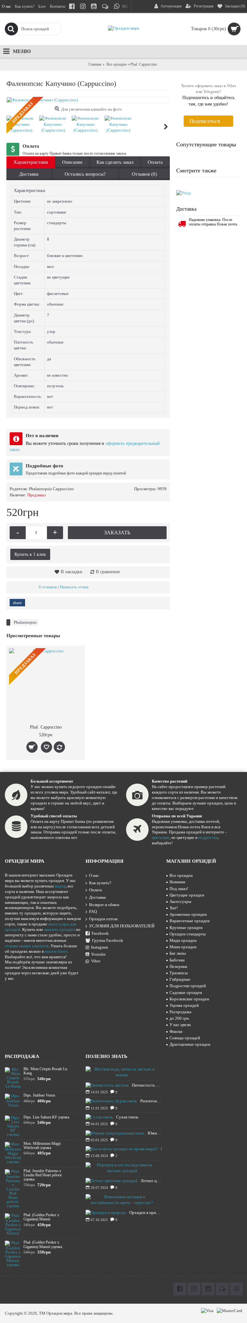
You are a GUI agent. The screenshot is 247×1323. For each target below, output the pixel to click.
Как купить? (100, 882)
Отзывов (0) (144, 174)
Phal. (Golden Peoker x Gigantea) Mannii (41, 1217)
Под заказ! (178, 888)
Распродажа (180, 1011)
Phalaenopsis (25, 622)
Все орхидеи (116, 64)
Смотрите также (196, 170)
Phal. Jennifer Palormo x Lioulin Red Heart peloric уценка (42, 1175)
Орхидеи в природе (145, 1212)
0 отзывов (48, 586)
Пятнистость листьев (146, 1085)
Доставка (29, 174)
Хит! (173, 907)
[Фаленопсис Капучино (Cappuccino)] (88, 100)
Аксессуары (180, 901)
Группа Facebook (107, 940)
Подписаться (204, 121)
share (17, 602)
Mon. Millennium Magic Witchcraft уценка (42, 1146)
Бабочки (177, 960)
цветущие (160, 837)
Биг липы (177, 953)
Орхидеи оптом (103, 918)
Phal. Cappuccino (46, 727)
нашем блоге (56, 951)
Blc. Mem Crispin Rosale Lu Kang (45, 1071)
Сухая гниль (127, 1117)
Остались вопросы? (85, 174)
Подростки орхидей (187, 985)
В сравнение (108, 571)
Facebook (100, 933)
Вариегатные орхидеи (189, 920)
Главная (94, 64)
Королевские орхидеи (189, 999)
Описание (72, 162)
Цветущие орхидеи (186, 895)
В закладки (71, 571)
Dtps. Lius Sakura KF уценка (46, 1117)
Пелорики (178, 966)
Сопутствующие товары (206, 144)
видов (60, 886)
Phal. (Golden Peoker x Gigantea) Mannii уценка (42, 1244)
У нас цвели (180, 1024)
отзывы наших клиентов (27, 945)
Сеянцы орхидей (184, 1037)
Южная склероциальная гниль (154, 1133)
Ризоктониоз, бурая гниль (150, 1100)
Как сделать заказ (114, 162)
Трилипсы (178, 972)
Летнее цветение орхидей (151, 1180)
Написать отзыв (74, 586)
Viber (95, 961)
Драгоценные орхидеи (189, 1044)
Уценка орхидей (184, 1005)
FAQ (93, 911)
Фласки (175, 1031)
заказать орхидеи (59, 929)
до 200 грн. (179, 1018)
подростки (208, 837)
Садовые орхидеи (185, 992)
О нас (94, 875)
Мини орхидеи (183, 946)
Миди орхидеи (183, 940)
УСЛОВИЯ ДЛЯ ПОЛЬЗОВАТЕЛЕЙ (121, 926)
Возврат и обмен (104, 904)
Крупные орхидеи (186, 927)
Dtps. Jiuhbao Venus (39, 1095)
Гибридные (179, 979)
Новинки (177, 881)
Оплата (155, 162)
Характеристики (31, 162)
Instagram (99, 947)
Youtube (98, 954)
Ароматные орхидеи (188, 914)
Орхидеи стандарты (187, 934)
